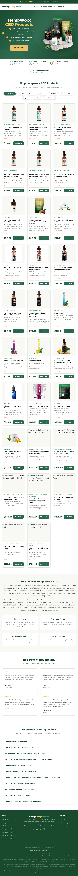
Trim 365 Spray (35, 360)
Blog (61, 829)
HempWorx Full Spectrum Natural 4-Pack (39, 452)
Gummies (32, 94)
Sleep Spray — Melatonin (13, 360)
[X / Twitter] (41, 829)
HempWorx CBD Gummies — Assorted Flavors (37, 222)
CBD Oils (21, 94)
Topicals (43, 94)
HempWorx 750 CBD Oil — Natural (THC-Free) (14, 175)
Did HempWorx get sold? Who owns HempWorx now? (39, 753)
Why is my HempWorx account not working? (39, 747)
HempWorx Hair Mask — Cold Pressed (13, 452)
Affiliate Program (65, 823)
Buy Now (18, 143)
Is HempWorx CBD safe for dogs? (39, 795)
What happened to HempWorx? (39, 741)
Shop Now (19, 48)
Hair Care (37, 98)
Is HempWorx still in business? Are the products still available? (39, 759)
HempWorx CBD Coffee (63, 406)
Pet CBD (53, 94)
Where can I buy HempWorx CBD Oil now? (39, 771)
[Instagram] (44, 829)
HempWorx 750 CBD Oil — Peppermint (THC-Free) (39, 175)
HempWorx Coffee (8, 832)
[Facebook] (34, 829)
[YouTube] (37, 829)
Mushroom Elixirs (66, 94)
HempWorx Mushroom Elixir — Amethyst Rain (63, 268)
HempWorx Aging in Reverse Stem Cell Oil (62, 361)
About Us (61, 6)
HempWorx (43, 870)
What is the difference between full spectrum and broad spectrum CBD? (39, 777)
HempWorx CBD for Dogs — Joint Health (39, 268)
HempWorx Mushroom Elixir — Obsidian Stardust (38, 315)
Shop (36, 6)
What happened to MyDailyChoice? (39, 765)
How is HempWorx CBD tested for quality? (39, 789)
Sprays (26, 98)
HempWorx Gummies (9, 835)
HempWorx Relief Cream (10, 829)
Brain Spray (58, 313)
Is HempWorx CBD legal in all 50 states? (39, 783)
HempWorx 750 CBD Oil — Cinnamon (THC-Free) (64, 175)
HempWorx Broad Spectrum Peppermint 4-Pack (38, 501)
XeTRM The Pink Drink (9, 839)
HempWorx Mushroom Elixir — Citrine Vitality (12, 314)
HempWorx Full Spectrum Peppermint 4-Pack (64, 452)
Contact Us (72, 6)
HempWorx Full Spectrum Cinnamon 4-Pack (14, 498)
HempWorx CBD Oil (48, 6)
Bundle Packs (49, 98)
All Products (10, 94)
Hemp (12, 6)
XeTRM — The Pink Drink (38, 406)
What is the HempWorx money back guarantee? (39, 801)
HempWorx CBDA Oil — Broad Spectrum (12, 221)
